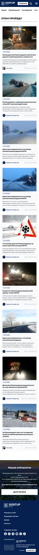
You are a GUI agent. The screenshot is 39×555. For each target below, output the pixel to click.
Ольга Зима (9, 68)
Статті (36, 10)
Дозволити (31, 550)
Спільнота (23, 3)
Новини (3, 10)
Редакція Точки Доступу (12, 115)
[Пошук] (30, 3)
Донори (6, 520)
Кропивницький (14, 10)
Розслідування (27, 10)
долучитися (19, 492)
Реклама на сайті (10, 513)
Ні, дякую (22, 550)
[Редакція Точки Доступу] (4, 115)
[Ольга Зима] (4, 68)
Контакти (7, 523)
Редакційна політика (11, 516)
